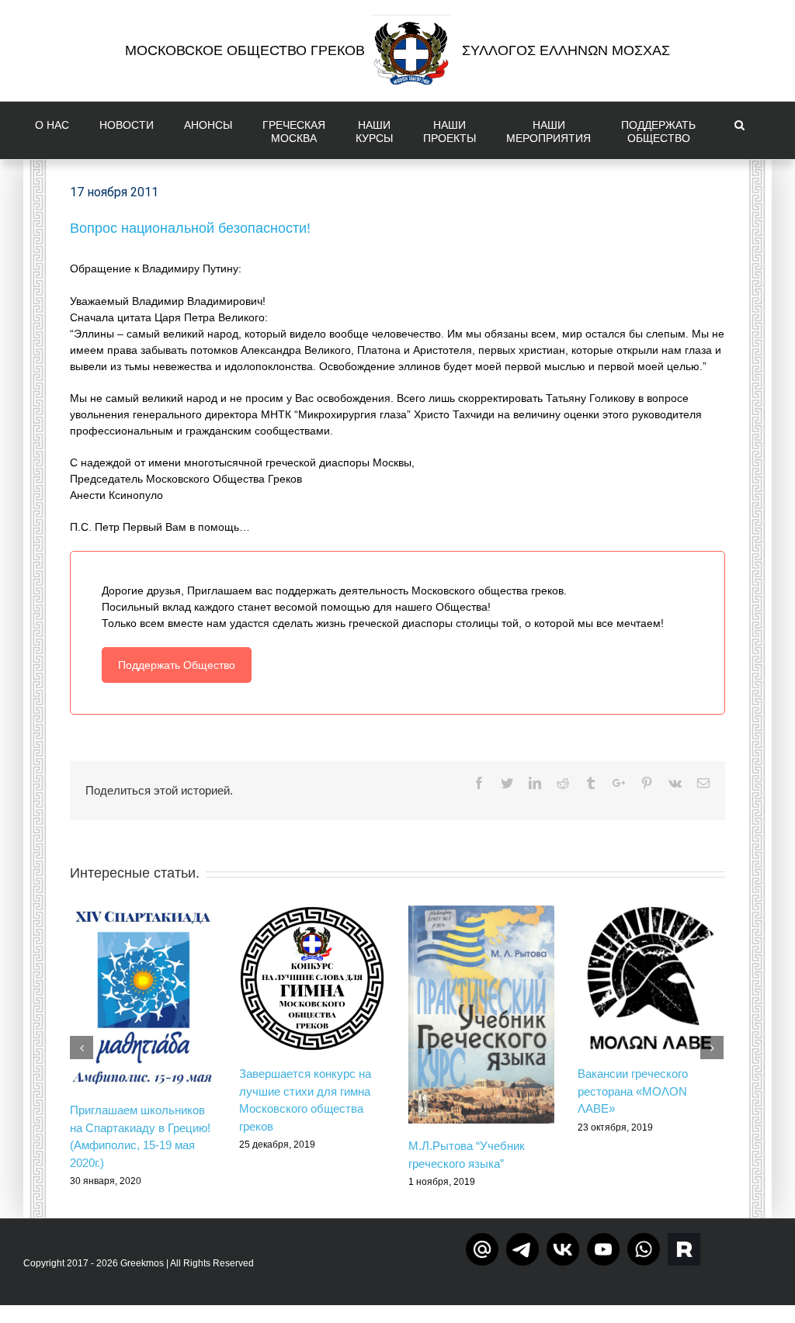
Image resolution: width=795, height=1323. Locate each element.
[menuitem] (55, 130)
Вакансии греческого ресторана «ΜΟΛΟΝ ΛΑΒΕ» (633, 1091)
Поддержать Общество (176, 665)
